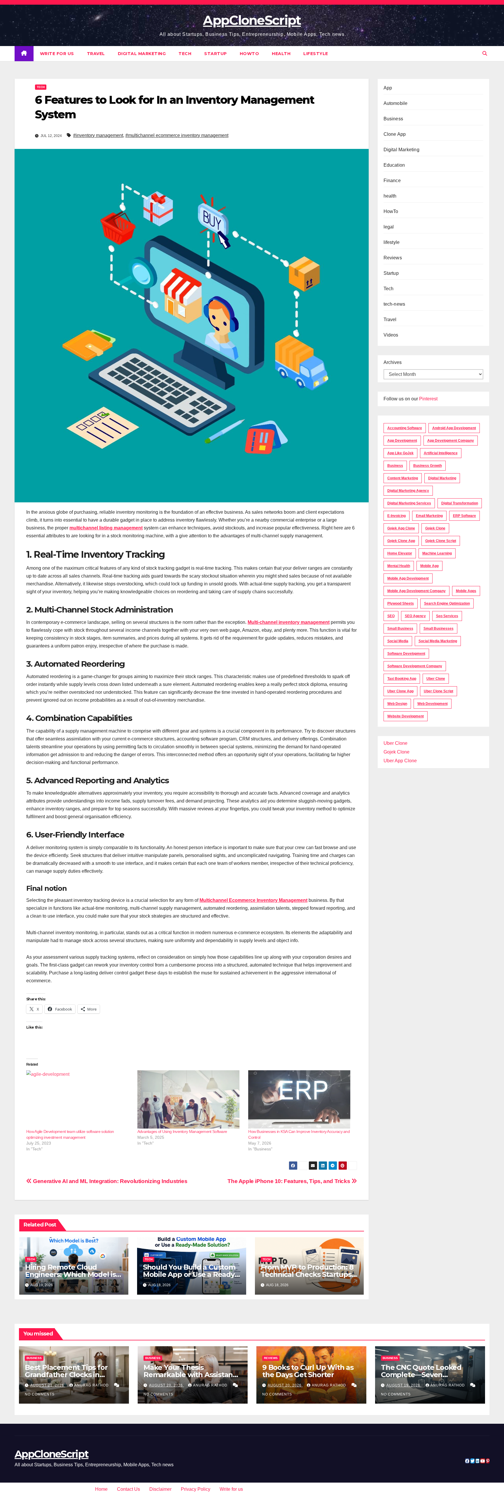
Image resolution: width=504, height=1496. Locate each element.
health (281, 53)
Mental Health (398, 566)
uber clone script (438, 691)
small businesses (439, 628)
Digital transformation (459, 503)
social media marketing (438, 641)
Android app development (454, 428)
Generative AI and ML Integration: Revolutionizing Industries (109, 1181)
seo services (447, 616)
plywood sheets (400, 603)
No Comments (40, 1394)
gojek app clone (401, 528)
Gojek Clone (435, 528)
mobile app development (408, 578)
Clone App (395, 134)
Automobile (396, 103)
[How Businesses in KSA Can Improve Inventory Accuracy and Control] (301, 1099)
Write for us (57, 53)
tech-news (394, 304)
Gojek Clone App (401, 541)
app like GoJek (400, 453)
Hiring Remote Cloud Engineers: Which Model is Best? (70, 1274)
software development (406, 654)
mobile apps (466, 591)
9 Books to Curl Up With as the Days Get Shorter (308, 1371)
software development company (414, 666)
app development (402, 441)
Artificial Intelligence (441, 453)
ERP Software (464, 516)
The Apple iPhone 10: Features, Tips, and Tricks (289, 1181)
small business (400, 628)
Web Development (432, 704)
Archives (393, 362)
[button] (484, 53)
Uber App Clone (400, 760)
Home (101, 1489)
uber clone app (400, 691)
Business (393, 118)
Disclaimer (160, 1489)
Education (394, 165)
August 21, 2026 (47, 1385)
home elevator (399, 553)
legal (389, 226)
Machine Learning (437, 553)
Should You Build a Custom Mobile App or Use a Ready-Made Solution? (190, 1274)
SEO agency (415, 616)
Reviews (393, 257)
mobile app (429, 566)
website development (405, 716)
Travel (96, 53)
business (395, 466)
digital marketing (442, 478)
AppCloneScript (252, 20)
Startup (215, 53)
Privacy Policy (195, 1489)
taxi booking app (401, 679)
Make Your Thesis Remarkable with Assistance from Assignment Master (192, 1374)
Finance (392, 180)
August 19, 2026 (403, 1385)
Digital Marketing (142, 53)
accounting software (404, 428)
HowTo (249, 53)
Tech (184, 53)
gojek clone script (440, 541)
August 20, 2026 (166, 1385)
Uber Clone (395, 743)
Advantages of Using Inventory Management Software (182, 1131)
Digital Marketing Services (409, 503)
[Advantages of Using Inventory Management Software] (190, 1099)
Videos (391, 334)
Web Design (397, 704)
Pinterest (428, 398)
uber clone (435, 679)
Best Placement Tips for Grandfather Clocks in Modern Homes (66, 1374)
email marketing (429, 516)
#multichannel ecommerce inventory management (176, 135)
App (388, 87)
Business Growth (427, 466)
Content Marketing (402, 478)
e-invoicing (396, 516)
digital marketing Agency (408, 491)
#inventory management (98, 135)
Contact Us (128, 1489)
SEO (391, 616)
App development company (450, 441)
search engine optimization (447, 603)
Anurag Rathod (92, 1385)
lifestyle (315, 53)
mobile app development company (416, 591)
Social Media (397, 641)
